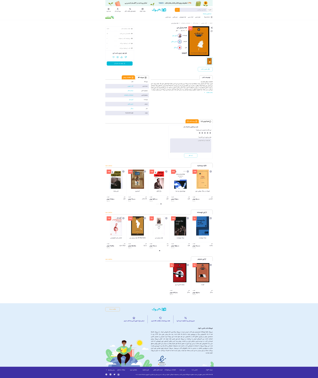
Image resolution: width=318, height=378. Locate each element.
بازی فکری (175, 17)
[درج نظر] (212, 31)
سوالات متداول (121, 370)
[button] (107, 187)
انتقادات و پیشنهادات (170, 370)
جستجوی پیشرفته (207, 14)
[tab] (142, 77)
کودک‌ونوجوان (182, 17)
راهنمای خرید (133, 370)
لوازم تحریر (197, 17)
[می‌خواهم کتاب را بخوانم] (118, 57)
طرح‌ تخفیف (145, 370)
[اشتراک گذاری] (212, 28)
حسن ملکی (174, 42)
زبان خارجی (168, 17)
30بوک (211, 23)
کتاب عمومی (204, 23)
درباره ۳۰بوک (209, 370)
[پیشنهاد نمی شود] (126, 57)
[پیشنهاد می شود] (122, 57)
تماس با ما (195, 370)
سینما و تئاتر (195, 23)
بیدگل (175, 48)
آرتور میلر (174, 36)
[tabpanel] (127, 97)
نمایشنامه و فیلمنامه (185, 23)
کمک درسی (190, 17)
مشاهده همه (108, 166)
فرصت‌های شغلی (157, 370)
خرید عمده (182, 370)
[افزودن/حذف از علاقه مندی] (210, 171)
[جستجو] (177, 10)
